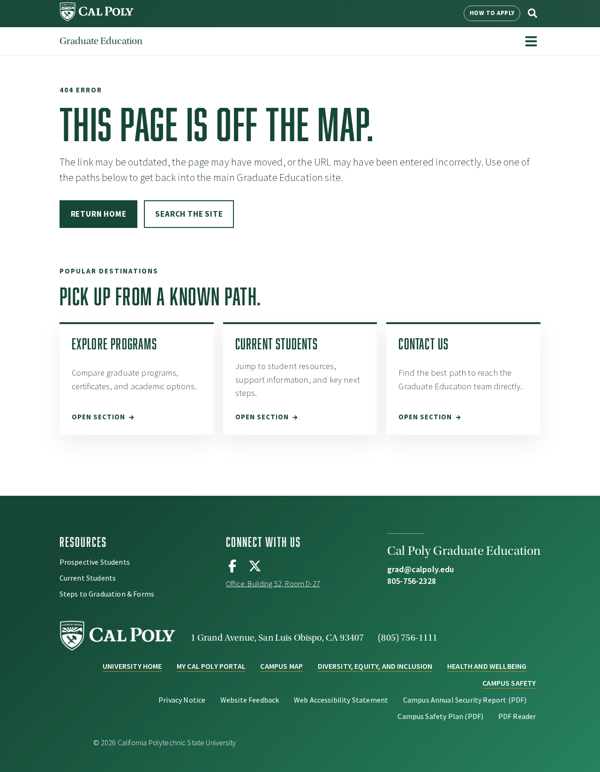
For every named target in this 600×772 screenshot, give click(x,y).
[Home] (97, 18)
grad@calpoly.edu (420, 569)
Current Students (88, 578)
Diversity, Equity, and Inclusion (375, 666)
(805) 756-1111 (407, 638)
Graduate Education (101, 41)
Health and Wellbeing (486, 666)
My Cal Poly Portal (211, 666)
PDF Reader (517, 716)
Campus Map (281, 666)
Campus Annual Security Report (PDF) (465, 699)
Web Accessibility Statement (341, 699)
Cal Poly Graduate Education (463, 551)
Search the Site (189, 214)
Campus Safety (509, 683)
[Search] (532, 13)
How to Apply (492, 13)
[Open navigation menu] (531, 41)
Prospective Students (95, 562)
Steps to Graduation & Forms (107, 593)
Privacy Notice (181, 699)
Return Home (99, 214)
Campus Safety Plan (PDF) (440, 716)
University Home (132, 666)
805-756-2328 (411, 581)
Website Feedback (249, 699)
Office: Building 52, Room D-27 (273, 583)
